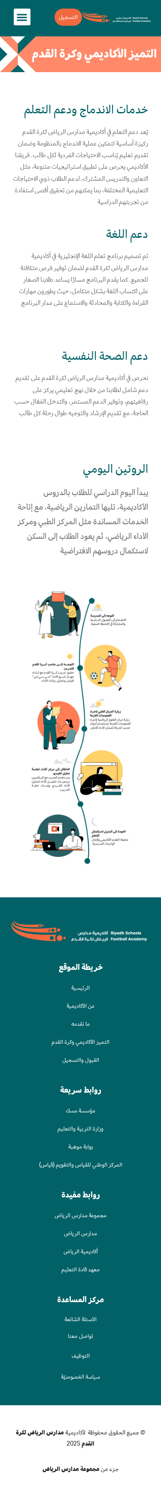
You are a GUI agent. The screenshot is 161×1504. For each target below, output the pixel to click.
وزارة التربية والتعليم (80, 1128)
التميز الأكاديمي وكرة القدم (80, 1041)
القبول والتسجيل (80, 1059)
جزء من (80, 1469)
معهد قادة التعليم (80, 1269)
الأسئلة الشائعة (80, 1319)
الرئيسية (80, 987)
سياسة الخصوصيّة (80, 1376)
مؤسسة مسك (80, 1110)
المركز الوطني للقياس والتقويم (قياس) (80, 1164)
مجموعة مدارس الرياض (80, 1215)
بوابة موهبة (80, 1146)
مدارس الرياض (80, 1233)
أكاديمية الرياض (81, 1251)
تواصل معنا (80, 1336)
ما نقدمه (80, 1023)
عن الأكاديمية (80, 1005)
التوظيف (81, 1355)
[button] (22, 17)
